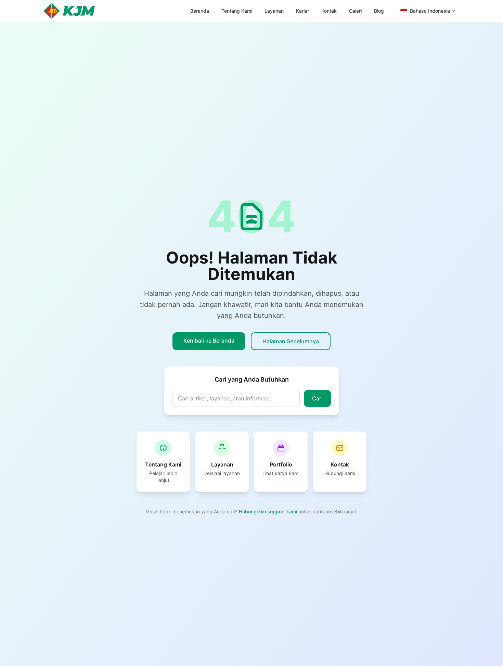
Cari (317, 398)
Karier (302, 11)
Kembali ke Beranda (208, 340)
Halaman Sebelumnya (290, 341)
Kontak (329, 11)
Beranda (199, 11)
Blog (379, 11)
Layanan (274, 11)
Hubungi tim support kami (268, 511)
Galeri (355, 11)
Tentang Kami (236, 11)
